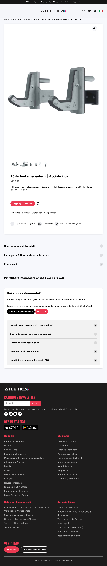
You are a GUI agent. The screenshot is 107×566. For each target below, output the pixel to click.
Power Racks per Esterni (21, 19)
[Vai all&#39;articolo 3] (33, 164)
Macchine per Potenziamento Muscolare (24, 458)
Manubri (8, 470)
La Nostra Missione (66, 441)
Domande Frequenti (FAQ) (70, 527)
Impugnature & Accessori (16, 487)
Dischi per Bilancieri (14, 474)
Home (6, 19)
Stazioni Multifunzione (15, 454)
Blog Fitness (63, 470)
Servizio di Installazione (16, 523)
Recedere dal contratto (68, 535)
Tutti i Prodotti (40, 19)
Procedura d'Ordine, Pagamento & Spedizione (74, 513)
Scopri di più (71, 409)
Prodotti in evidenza (14, 441)
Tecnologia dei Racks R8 (69, 458)
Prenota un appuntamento (21, 311)
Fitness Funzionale (13, 482)
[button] (89, 11)
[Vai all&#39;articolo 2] (24, 164)
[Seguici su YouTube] (15, 414)
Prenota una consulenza (35, 549)
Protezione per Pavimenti (16, 491)
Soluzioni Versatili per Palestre (19, 515)
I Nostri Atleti (63, 445)
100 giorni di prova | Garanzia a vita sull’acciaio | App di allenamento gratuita (53, 2)
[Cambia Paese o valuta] (101, 11)
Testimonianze (11, 527)
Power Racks (10, 449)
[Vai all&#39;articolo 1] (14, 164)
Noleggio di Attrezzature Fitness (20, 519)
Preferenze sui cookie (68, 531)
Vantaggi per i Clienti (67, 454)
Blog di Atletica (64, 466)
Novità (7, 445)
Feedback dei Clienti (67, 449)
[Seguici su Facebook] (6, 414)
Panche (7, 466)
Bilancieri (8, 478)
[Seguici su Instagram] (11, 414)
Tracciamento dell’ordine (69, 519)
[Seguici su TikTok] (20, 414)
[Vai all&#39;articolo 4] (43, 164)
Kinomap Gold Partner (68, 478)
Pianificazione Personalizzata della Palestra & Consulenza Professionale (26, 509)
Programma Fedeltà (67, 474)
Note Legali (63, 523)
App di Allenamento (67, 462)
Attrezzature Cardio (14, 462)
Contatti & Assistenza (67, 507)
